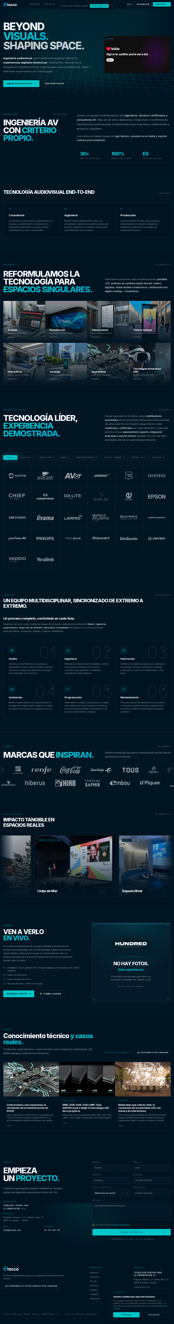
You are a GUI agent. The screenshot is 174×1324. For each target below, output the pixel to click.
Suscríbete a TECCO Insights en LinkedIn (33, 1286)
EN (131, 4)
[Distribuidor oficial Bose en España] (101, 475)
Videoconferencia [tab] (87, 457)
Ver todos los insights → (118, 1053)
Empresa (97, 1175)
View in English (99, 6)
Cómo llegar (52, 994)
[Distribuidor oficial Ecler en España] (129, 496)
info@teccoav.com (12, 1230)
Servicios (94, 1285)
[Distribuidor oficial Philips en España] (45, 538)
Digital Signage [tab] (115, 457)
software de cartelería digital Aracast (131, 283)
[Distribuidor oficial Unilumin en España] (129, 538)
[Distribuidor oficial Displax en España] (101, 496)
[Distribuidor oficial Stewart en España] (101, 538)
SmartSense (132, 291)
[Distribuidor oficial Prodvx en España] (73, 538)
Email (137, 1162)
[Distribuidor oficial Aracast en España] (45, 475)
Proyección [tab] (47, 457)
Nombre (96, 1162)
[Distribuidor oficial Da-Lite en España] (73, 496)
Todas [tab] (10, 457)
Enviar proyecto (130, 1232)
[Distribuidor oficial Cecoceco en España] (157, 475)
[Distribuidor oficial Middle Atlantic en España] (101, 517)
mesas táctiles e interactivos (131, 287)
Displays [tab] (27, 457)
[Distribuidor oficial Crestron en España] (45, 496)
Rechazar (154, 1315)
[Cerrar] (112, 6)
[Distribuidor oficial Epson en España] (157, 496)
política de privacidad (121, 1225)
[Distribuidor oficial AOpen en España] (17, 475)
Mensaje (97, 1200)
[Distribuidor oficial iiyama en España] (45, 517)
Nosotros (35, 4)
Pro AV (93, 1281)
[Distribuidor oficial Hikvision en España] (17, 517)
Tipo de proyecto (102, 1187)
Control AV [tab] (139, 457)
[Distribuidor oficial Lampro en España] (73, 517)
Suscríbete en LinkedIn (154, 1052)
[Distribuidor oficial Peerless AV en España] (17, 538)
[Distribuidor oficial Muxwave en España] (129, 517)
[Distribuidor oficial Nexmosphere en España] (157, 517)
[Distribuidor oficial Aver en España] (73, 475)
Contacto (161, 4)
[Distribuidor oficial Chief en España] (17, 496)
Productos (49, 4)
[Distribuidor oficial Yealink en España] (45, 559)
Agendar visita (17, 994)
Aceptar (126, 1315)
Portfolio (94, 1290)
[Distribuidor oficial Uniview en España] (157, 538)
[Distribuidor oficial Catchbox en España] (129, 475)
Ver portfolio (54, 83)
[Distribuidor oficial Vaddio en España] (17, 559)
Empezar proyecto (21, 83)
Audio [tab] (65, 457)
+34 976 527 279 (52, 1230)
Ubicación (139, 1187)
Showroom (143, 4)
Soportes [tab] (158, 457)
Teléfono (137, 1175)
